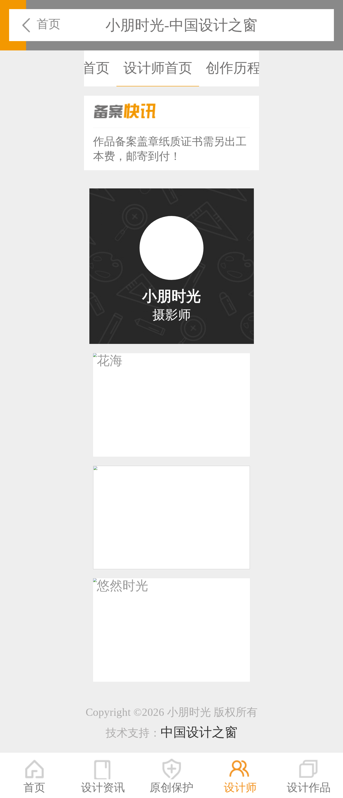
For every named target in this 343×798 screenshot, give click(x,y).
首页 (48, 24)
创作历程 (233, 68)
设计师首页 (157, 68)
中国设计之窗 (199, 732)
